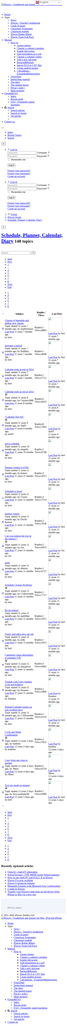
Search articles (18, 110)
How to (14, 42)
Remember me (18, 159)
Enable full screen (25, 51)
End (9, 287)
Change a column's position (30, 48)
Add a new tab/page (27, 59)
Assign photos (24, 45)
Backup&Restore (25, 62)
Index (13, 96)
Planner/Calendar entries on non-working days (18, 708)
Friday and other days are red (19, 634)
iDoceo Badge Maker (21, 34)
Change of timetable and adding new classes (17, 322)
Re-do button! (12, 610)
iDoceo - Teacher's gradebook (25, 23)
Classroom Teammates (22, 28)
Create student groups (27, 68)
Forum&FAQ (11, 93)
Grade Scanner (18, 25)
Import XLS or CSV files (29, 65)
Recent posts (17, 99)
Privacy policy (18, 87)
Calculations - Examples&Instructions (28, 72)
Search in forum (18, 113)
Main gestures (17, 90)
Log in (11, 165)
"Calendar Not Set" (14, 417)
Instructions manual (20, 79)
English (43, 2)
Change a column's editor (29, 56)
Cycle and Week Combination (13, 733)
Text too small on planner (17, 785)
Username (42, 152)
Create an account (16, 176)
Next (9, 284)
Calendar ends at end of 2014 (19, 369)
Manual (8, 40)
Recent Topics (14, 135)
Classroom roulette (20, 31)
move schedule (12, 443)
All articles (16, 116)
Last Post (9, 331)
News (13, 20)
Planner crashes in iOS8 (16, 467)
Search (10, 107)
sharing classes (12, 513)
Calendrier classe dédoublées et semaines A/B (19, 656)
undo (7, 562)
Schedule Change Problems (18, 585)
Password (41, 156)
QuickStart (16, 76)
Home (7, 14)
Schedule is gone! (13, 491)
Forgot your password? (18, 170)
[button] (12, 149)
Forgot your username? (18, 173)
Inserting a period (13, 345)
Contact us (9, 121)
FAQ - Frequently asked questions (30, 1008)
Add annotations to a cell (29, 54)
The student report (20, 85)
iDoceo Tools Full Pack (22, 37)
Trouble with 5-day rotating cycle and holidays (18, 683)
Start (9, 259)
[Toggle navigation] (2, 127)
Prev (9, 261)
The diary (15, 82)
